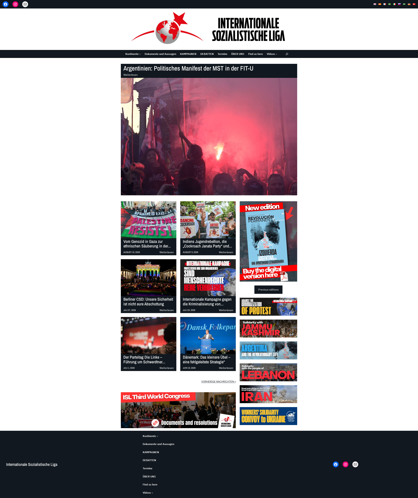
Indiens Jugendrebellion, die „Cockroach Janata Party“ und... (207, 244)
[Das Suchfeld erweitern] (287, 54)
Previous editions (268, 289)
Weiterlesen (130, 75)
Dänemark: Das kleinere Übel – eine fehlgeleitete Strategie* (206, 359)
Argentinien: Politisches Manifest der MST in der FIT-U (188, 68)
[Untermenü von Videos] (276, 54)
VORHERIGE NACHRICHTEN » (218, 381)
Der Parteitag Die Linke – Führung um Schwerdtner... (144, 359)
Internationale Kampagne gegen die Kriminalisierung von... (207, 301)
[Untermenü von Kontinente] (140, 54)
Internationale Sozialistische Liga (31, 464)
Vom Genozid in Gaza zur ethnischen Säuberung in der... (147, 244)
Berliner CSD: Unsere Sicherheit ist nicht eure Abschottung (148, 301)
